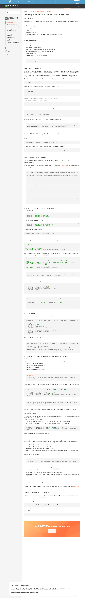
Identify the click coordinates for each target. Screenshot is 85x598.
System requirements (12, 24)
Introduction (10, 22)
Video (8, 51)
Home (25, 11)
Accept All (33, 592)
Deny (15, 592)
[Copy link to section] (32, 18)
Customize (24, 592)
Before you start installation (13, 27)
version (34, 55)
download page (64, 137)
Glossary (9, 48)
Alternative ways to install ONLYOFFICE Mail (13, 43)
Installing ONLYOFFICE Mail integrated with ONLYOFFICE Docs (13, 39)
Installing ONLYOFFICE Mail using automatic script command (13, 30)
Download (52, 531)
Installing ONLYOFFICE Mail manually (13, 34)
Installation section (65, 165)
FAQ (8, 54)
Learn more (59, 589)
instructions (76, 486)
